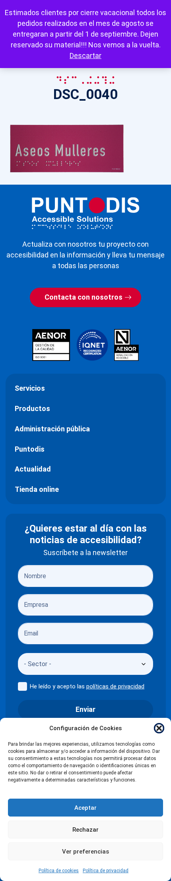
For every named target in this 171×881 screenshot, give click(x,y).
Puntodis (30, 449)
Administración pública (52, 429)
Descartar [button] (85, 55)
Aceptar (85, 807)
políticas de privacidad (115, 686)
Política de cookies (59, 870)
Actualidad (33, 469)
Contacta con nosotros (83, 297)
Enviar (85, 709)
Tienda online (37, 489)
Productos (32, 408)
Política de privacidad (105, 870)
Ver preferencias (85, 851)
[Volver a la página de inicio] (85, 213)
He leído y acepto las (87, 686)
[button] (159, 728)
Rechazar (85, 829)
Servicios (30, 388)
